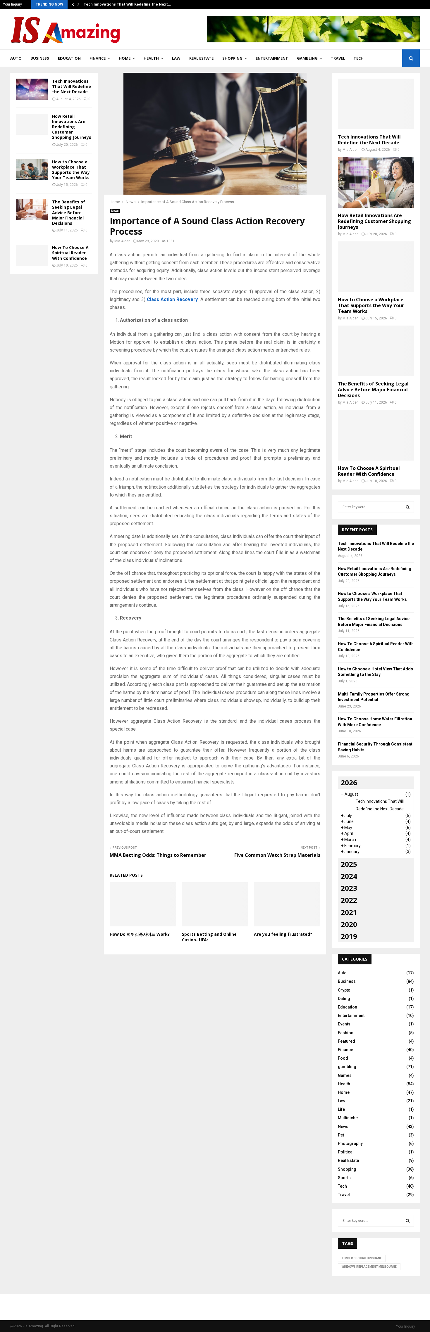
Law (176, 58)
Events (344, 1024)
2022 (349, 900)
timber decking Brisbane (362, 1258)
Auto (16, 58)
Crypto (344, 990)
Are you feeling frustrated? (283, 934)
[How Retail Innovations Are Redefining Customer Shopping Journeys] (32, 124)
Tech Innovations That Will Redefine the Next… (127, 4)
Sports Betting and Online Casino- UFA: (209, 936)
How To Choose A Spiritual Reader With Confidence (70, 253)
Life (341, 1109)
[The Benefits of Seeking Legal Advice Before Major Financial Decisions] (32, 209)
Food (343, 1058)
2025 (349, 864)
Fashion (345, 1032)
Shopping (232, 58)
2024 (349, 876)
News (115, 210)
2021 (349, 912)
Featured (346, 1041)
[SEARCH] (407, 507)
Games (345, 1075)
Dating (344, 998)
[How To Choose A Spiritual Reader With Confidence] (32, 255)
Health (151, 58)
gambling (307, 58)
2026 (349, 782)
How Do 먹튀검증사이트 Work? (140, 934)
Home (124, 58)
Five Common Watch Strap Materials (277, 855)
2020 (349, 924)
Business (39, 58)
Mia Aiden (122, 241)
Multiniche (348, 1117)
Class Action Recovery (172, 299)
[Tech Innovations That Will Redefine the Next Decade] (32, 89)
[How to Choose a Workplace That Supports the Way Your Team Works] (32, 169)
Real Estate (201, 58)
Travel (338, 58)
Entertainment (272, 58)
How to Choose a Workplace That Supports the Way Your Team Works (71, 170)
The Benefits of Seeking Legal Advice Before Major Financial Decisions (68, 212)
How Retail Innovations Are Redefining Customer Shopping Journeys (71, 126)
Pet (341, 1135)
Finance (98, 58)
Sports (344, 1177)
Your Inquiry (12, 4)
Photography (350, 1143)
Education (69, 58)
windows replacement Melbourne (369, 1266)
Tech (359, 58)
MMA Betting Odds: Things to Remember (158, 855)
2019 (349, 936)
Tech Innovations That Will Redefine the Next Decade (71, 86)
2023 (349, 888)
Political (346, 1152)
